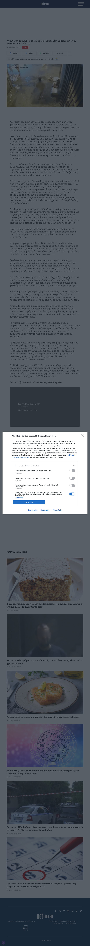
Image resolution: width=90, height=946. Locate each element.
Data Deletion (32, 510)
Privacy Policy (57, 510)
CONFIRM (29, 502)
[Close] (83, 436)
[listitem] (45, 466)
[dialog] (45, 473)
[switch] (72, 470)
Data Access (45, 510)
